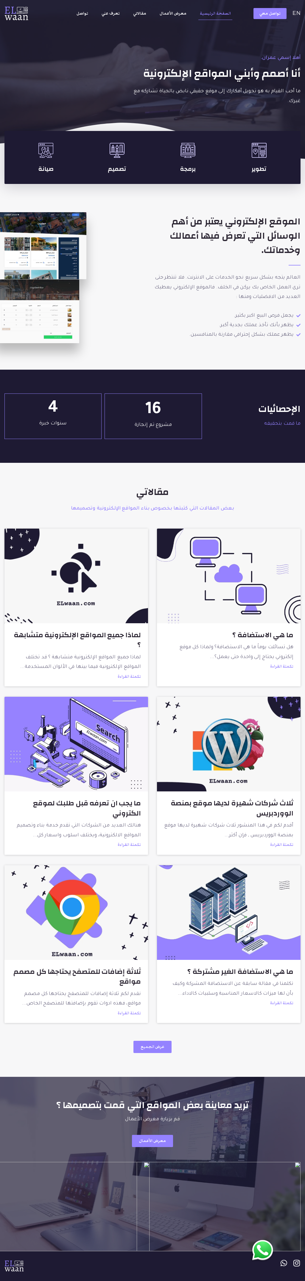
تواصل (82, 13)
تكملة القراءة (281, 666)
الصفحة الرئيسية (215, 13)
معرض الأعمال (173, 13)
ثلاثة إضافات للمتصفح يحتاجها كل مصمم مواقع (77, 976)
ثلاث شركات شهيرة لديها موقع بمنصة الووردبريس (232, 808)
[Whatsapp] (284, 1263)
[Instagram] (297, 1263)
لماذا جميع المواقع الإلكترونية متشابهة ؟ (77, 640)
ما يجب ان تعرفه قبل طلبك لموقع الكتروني (87, 808)
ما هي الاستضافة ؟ (262, 635)
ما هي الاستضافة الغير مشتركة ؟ (240, 971)
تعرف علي (111, 13)
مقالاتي (139, 13)
